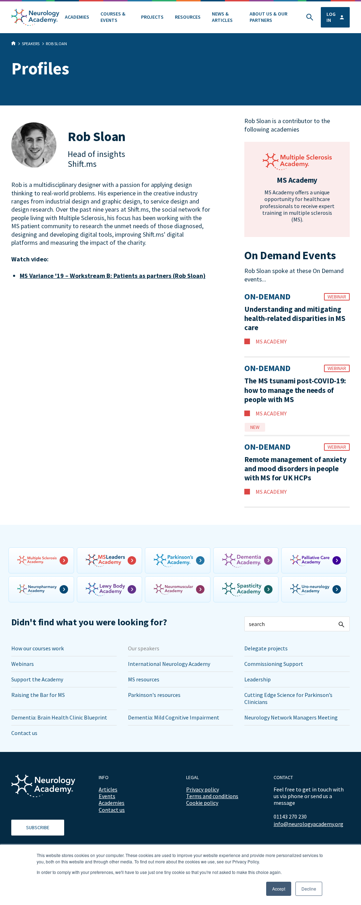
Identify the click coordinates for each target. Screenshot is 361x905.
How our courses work (37, 648)
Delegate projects (266, 648)
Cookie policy (202, 802)
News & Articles (222, 17)
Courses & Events (113, 17)
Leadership (257, 679)
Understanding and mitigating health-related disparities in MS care (294, 319)
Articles (108, 789)
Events (107, 796)
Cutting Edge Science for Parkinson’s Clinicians (288, 698)
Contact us (24, 732)
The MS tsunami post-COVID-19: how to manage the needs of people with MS (294, 390)
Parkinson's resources (154, 694)
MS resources (143, 679)
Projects (152, 17)
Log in (331, 17)
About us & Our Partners (268, 17)
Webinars (22, 663)
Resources (188, 17)
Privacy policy (202, 789)
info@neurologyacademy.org (308, 824)
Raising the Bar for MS (38, 694)
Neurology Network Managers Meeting (291, 717)
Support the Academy (37, 679)
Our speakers (143, 648)
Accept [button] (278, 889)
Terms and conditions (212, 796)
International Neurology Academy (169, 663)
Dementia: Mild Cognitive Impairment (173, 717)
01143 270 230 (290, 816)
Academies (77, 17)
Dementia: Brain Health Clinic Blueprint (59, 717)
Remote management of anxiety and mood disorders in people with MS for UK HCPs (295, 469)
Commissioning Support (273, 663)
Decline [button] (308, 889)
